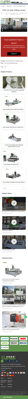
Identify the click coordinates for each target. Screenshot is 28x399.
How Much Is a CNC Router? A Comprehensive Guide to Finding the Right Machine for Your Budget (13, 306)
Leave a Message (7, 397)
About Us (10, 378)
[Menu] (25, 2)
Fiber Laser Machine (10, 381)
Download (10, 386)
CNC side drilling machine (8, 249)
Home (3, 6)
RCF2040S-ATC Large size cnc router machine (13, 211)
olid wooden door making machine (15, 61)
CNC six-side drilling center (11, 63)
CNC (5, 66)
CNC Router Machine (7, 230)
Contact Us (3, 386)
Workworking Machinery (3, 381)
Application (10, 384)
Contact (14, 53)
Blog (8, 6)
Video (10, 6)
